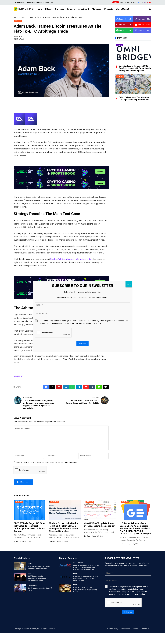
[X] (142, 2)
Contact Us (49, 2)
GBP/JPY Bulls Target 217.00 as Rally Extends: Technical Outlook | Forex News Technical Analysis (29, 527)
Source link (19, 376)
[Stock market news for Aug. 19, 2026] (20, 588)
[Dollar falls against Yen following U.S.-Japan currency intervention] (133, 84)
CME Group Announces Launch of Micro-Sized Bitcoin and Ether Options (85, 579)
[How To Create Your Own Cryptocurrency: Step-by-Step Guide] (65, 588)
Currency (24, 17)
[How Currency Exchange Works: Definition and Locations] (20, 566)
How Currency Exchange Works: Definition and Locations (40, 567)
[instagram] (145, 2)
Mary (17, 541)
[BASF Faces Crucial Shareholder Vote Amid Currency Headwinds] (20, 577)
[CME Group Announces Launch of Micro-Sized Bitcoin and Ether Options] (65, 577)
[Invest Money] (24, 9)
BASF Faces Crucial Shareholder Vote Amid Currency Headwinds (37, 578)
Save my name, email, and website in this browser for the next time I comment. (46, 462)
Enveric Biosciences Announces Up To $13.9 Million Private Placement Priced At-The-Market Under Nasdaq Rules (86, 568)
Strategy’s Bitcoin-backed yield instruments (70, 259)
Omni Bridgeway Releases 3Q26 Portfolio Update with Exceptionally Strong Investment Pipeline (135, 68)
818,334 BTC (34, 223)
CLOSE (128, 284)
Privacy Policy (19, 2)
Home (16, 17)
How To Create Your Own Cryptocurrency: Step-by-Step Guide (85, 589)
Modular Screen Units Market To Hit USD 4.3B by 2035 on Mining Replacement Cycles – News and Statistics (64, 527)
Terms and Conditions (34, 2)
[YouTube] (150, 2)
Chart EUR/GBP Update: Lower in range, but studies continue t (99, 524)
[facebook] (139, 2)
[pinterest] (147, 2)
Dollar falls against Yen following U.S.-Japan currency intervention (134, 98)
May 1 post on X (24, 142)
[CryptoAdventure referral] (61, 177)
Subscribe (128, 612)
